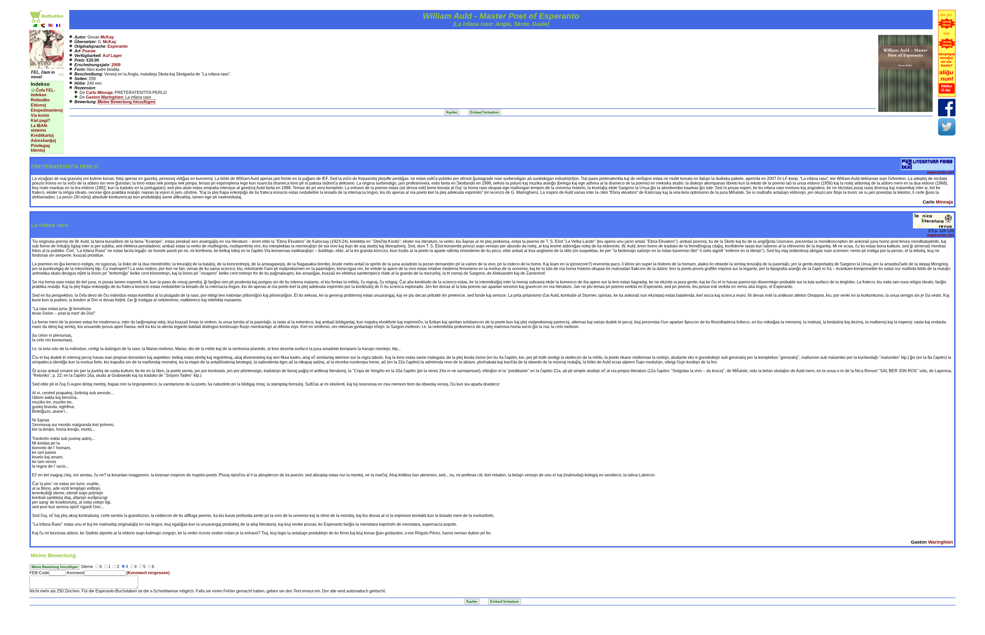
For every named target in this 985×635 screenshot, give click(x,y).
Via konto (40, 115)
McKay (107, 37)
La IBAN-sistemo (39, 127)
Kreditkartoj (42, 135)
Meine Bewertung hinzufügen (126, 102)
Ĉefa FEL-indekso (43, 92)
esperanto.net (940, 172)
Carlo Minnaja (99, 92)
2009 (116, 65)
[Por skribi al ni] (61, 74)
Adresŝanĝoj (43, 140)
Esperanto (117, 46)
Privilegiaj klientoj (40, 147)
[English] (50, 26)
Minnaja (944, 202)
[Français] (58, 26)
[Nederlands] (43, 26)
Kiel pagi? (40, 120)
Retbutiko (40, 100)
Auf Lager (112, 55)
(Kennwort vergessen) (148, 573)
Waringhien (940, 542)
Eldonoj (38, 105)
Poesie (89, 51)
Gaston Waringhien (104, 97)
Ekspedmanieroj (47, 110)
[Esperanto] (35, 26)
